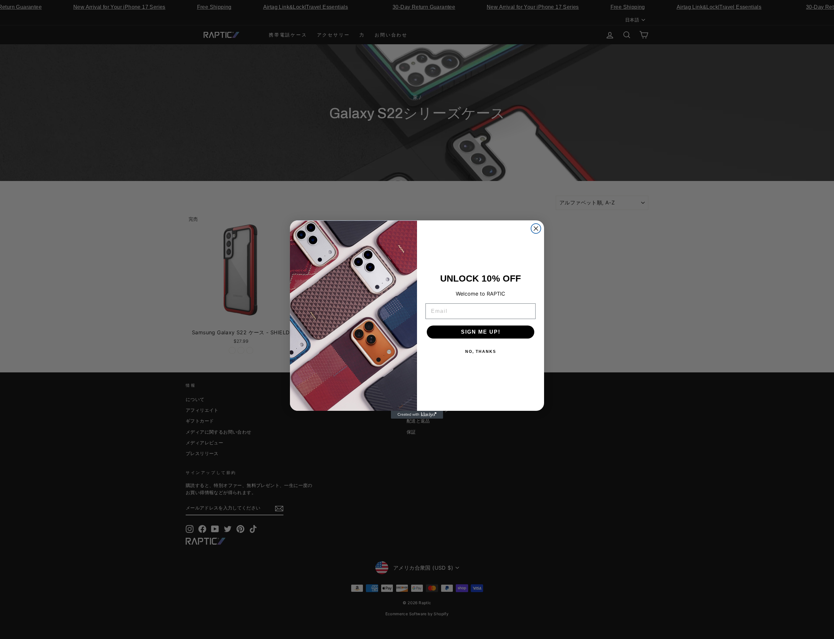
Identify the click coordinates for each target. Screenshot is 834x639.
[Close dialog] (536, 228)
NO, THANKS (480, 351)
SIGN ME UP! (480, 332)
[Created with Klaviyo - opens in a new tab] (417, 415)
